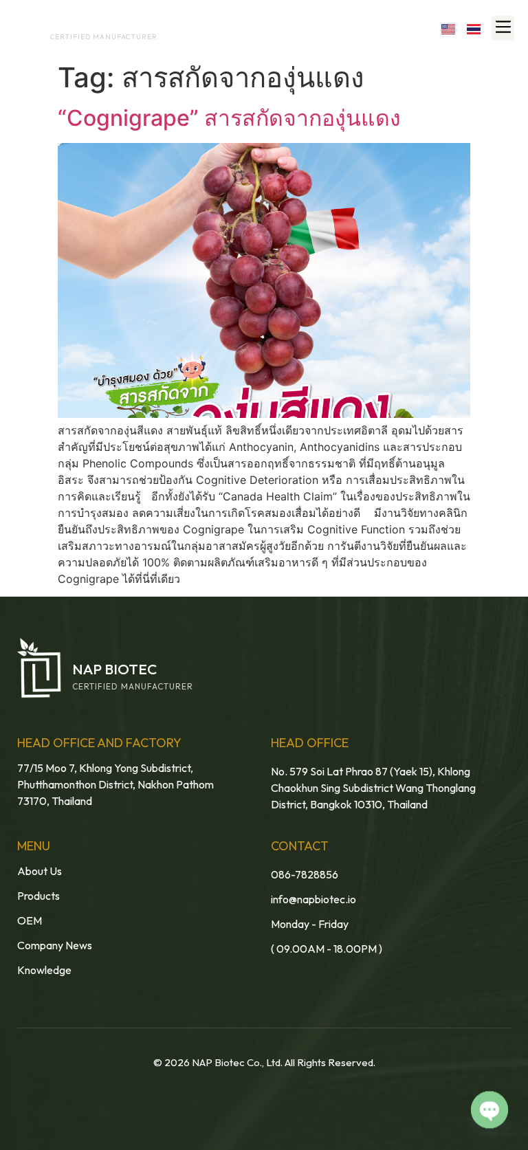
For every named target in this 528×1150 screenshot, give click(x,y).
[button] (503, 28)
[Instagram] (389, 28)
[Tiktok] (418, 28)
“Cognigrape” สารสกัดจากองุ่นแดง (229, 117)
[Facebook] (329, 28)
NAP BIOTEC (76, 24)
